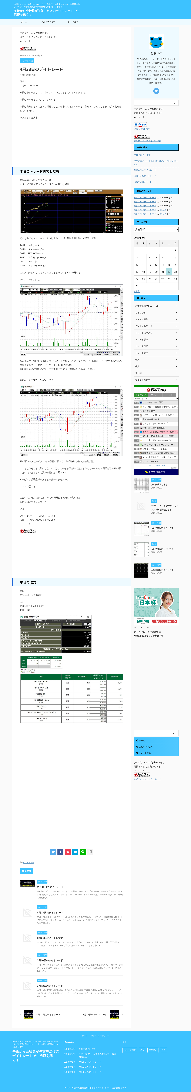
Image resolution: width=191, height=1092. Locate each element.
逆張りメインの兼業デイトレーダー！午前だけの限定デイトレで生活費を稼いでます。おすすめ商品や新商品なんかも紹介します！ (35, 1044)
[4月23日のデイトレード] (75, 852)
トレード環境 (72, 22)
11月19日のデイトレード (50, 886)
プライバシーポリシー (100, 1036)
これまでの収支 (48, 22)
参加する (175, 468)
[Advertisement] (71, 143)
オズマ (163, 209)
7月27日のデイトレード (145, 176)
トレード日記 (28, 862)
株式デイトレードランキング (147, 140)
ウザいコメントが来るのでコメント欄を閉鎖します (156, 162)
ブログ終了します (142, 155)
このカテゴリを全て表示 (156, 465)
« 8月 (137, 291)
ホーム (24, 22)
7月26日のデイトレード (145, 182)
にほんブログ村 (142, 128)
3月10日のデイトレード (50, 960)
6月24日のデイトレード (50, 912)
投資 (163, 1050)
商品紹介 (153, 1050)
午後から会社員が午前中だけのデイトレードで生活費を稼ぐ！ (35, 1055)
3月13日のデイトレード (50, 985)
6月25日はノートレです (50, 937)
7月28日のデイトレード (145, 170)
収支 (142, 1050)
